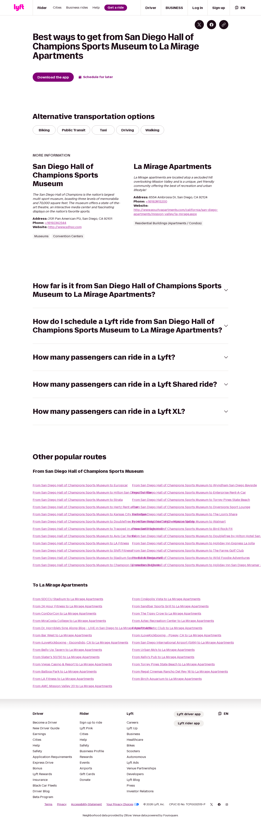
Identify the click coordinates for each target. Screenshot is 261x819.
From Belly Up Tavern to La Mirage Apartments (67, 650)
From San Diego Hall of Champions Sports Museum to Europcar (80, 485)
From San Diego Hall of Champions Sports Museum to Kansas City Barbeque (90, 514)
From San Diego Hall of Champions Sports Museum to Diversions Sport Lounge (191, 507)
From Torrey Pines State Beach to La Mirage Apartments (173, 664)
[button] (130, 290)
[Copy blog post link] (223, 24)
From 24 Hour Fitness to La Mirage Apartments (67, 606)
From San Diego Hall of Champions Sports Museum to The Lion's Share (184, 514)
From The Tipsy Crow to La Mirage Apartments (166, 613)
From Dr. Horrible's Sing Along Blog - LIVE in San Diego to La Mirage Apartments (92, 628)
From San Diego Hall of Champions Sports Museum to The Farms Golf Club (188, 550)
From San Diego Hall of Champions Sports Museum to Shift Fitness (82, 550)
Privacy (61, 804)
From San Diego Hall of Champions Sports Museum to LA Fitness (81, 543)
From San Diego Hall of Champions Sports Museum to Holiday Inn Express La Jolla (193, 543)
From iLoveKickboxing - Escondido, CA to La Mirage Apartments (80, 642)
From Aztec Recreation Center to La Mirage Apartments (173, 621)
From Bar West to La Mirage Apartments (62, 635)
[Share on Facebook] (211, 24)
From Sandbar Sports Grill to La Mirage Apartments (170, 606)
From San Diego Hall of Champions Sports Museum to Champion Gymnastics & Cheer (96, 565)
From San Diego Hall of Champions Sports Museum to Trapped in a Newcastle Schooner (98, 529)
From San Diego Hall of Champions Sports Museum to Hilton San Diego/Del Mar (92, 492)
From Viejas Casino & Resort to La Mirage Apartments (72, 664)
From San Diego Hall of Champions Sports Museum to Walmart (179, 521)
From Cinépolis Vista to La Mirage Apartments (166, 599)
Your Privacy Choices (119, 804)
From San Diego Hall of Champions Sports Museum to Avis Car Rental (84, 536)
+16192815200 (156, 201)
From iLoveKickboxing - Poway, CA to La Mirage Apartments (176, 635)
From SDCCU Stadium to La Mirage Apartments (68, 599)
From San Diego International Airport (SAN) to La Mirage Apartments (183, 642)
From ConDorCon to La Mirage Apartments (64, 613)
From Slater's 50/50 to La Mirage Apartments (66, 657)
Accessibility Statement (86, 804)
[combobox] (239, 7)
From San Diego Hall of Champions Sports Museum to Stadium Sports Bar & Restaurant (98, 558)
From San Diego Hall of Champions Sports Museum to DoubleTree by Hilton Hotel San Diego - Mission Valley (114, 521)
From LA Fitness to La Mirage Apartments (63, 679)
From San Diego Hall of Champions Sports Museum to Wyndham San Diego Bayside (194, 485)
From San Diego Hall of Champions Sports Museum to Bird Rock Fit (182, 529)
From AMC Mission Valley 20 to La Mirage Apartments (72, 686)
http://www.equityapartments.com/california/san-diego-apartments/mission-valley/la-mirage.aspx (176, 212)
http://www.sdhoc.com (65, 227)
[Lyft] (19, 8)
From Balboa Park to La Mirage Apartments (65, 671)
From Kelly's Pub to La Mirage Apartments (163, 657)
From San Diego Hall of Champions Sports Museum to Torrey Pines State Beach (191, 500)
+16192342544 (55, 223)
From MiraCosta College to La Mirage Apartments (69, 621)
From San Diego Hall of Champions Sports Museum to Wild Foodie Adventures (191, 558)
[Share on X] (199, 24)
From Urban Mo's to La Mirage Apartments (163, 650)
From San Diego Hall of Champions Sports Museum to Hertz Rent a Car (85, 507)
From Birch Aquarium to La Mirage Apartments (167, 679)
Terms (48, 804)
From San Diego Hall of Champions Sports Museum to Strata (78, 500)
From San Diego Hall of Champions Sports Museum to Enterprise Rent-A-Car (189, 492)
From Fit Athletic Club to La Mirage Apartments (167, 628)
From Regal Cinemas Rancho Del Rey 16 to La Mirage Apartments (180, 671)
